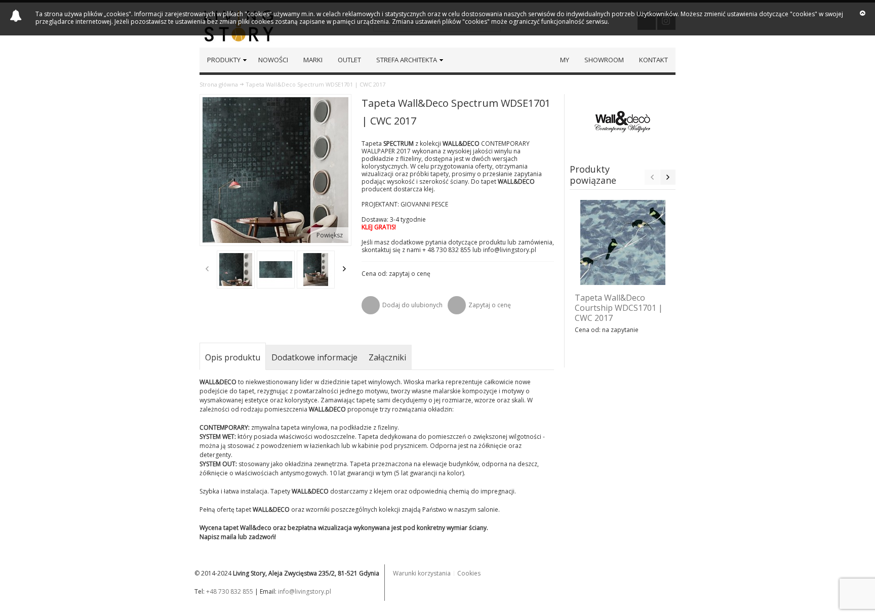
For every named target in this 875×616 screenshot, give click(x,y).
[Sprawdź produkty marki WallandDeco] (623, 122)
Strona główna (219, 84)
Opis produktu (232, 357)
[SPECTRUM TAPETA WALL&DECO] (236, 270)
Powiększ (329, 235)
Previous (207, 268)
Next (344, 268)
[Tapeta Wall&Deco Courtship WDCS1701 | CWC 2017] (623, 242)
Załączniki (387, 357)
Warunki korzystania (422, 573)
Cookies (469, 573)
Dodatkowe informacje (314, 357)
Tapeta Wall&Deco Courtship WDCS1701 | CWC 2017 (619, 307)
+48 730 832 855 (229, 591)
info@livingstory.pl (304, 591)
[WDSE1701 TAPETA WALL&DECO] (276, 270)
